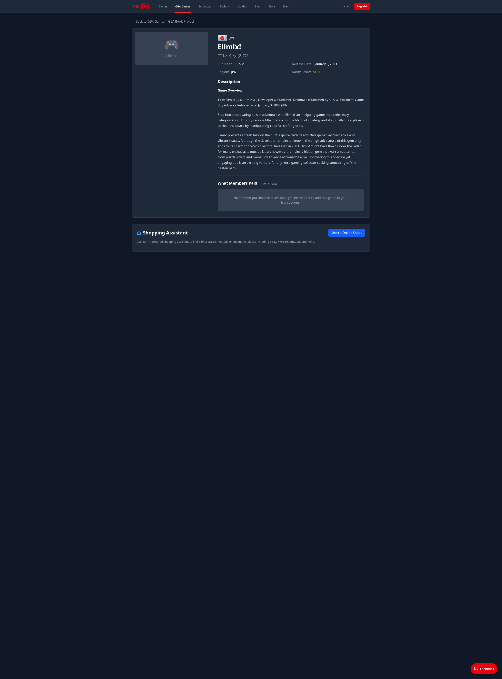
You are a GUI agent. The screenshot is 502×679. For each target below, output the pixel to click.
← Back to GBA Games (148, 21)
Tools (223, 6)
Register (362, 6)
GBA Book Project (181, 21)
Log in (346, 6)
